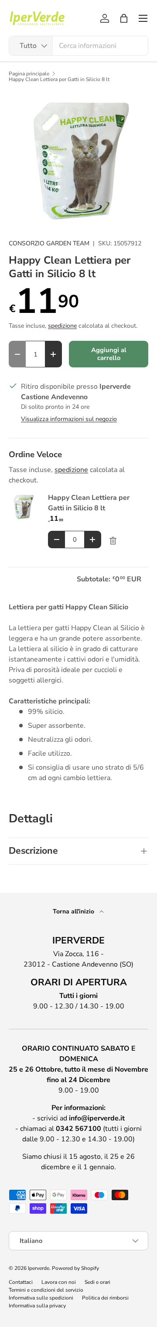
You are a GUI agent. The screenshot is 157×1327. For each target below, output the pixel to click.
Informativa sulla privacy (37, 1305)
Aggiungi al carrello (108, 354)
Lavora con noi (58, 1282)
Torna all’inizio (74, 911)
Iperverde (38, 1268)
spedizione (62, 326)
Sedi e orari (97, 1282)
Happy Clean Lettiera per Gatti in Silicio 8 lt (59, 79)
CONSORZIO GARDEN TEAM (49, 243)
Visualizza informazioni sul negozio (69, 419)
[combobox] (78, 45)
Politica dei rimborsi (105, 1297)
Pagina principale (29, 73)
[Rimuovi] (113, 541)
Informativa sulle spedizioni (41, 1297)
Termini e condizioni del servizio (46, 1289)
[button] (123, 18)
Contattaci (21, 1282)
